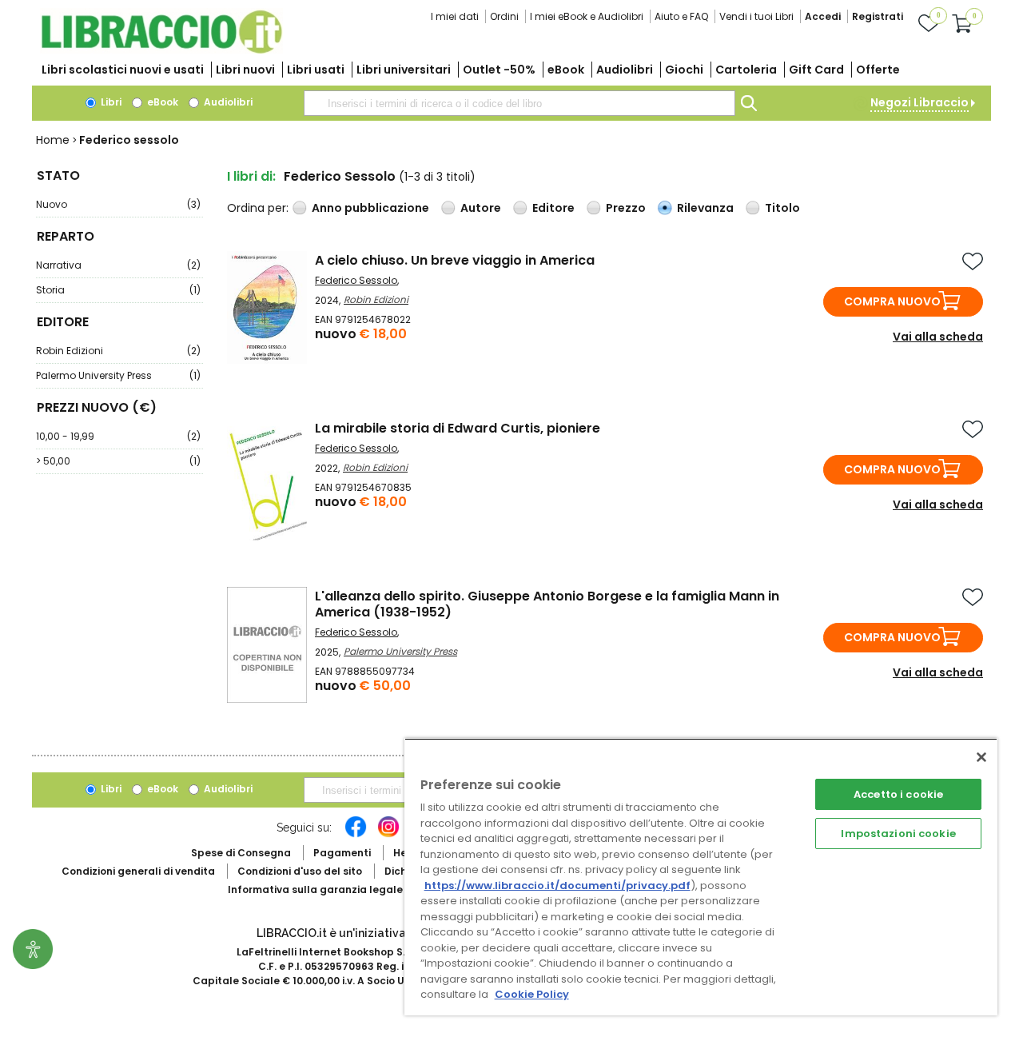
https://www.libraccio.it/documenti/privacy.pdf (557, 885)
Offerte (878, 70)
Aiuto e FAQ (681, 16)
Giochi (684, 70)
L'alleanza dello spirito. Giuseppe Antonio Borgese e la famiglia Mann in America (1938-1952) (547, 604)
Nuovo (118, 204)
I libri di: (251, 176)
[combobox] (519, 103)
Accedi (823, 16)
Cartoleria (746, 70)
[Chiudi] (981, 757)
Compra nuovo (892, 301)
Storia (118, 290)
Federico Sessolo (356, 280)
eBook (565, 70)
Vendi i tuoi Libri (756, 16)
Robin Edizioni (118, 350)
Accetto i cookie (898, 794)
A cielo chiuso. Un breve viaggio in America (455, 260)
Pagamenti (342, 853)
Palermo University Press (118, 375)
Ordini (504, 16)
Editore (553, 208)
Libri (109, 102)
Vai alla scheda (938, 337)
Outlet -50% (499, 70)
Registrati (877, 16)
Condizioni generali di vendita (138, 871)
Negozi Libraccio (919, 102)
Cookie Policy (532, 994)
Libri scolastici (123, 70)
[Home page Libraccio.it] (161, 50)
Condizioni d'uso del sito (299, 871)
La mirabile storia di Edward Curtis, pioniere (457, 428)
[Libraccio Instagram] (388, 834)
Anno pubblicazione (370, 208)
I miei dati (455, 16)
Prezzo (626, 208)
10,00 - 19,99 (118, 436)
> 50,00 (118, 461)
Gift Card (816, 70)
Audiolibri (624, 70)
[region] (700, 876)
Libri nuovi (245, 70)
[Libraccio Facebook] (355, 834)
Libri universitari (403, 70)
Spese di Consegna (241, 853)
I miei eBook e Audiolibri (586, 16)
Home (53, 140)
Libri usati (315, 70)
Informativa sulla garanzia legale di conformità (352, 889)
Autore (480, 208)
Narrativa (118, 265)
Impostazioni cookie (898, 833)
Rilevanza (705, 208)
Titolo (782, 208)
